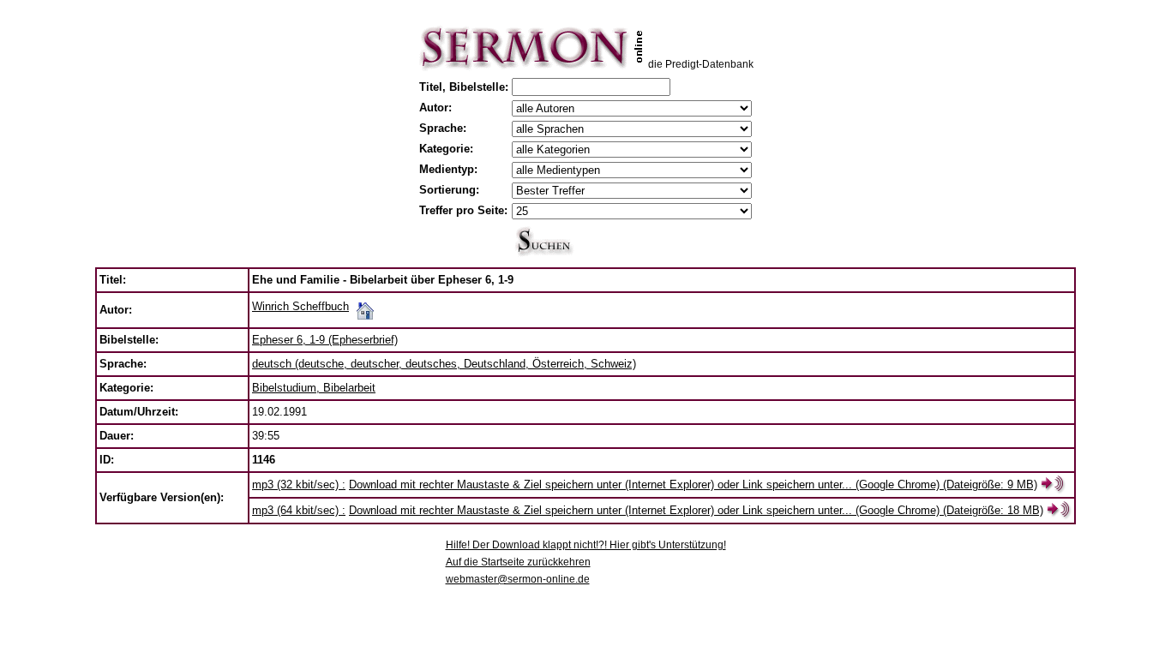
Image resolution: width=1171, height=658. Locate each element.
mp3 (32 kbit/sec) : (298, 484)
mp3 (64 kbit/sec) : (298, 510)
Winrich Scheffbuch (300, 306)
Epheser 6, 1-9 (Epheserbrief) (325, 339)
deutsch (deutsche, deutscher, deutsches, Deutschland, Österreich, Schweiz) (444, 363)
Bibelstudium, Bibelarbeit (313, 387)
